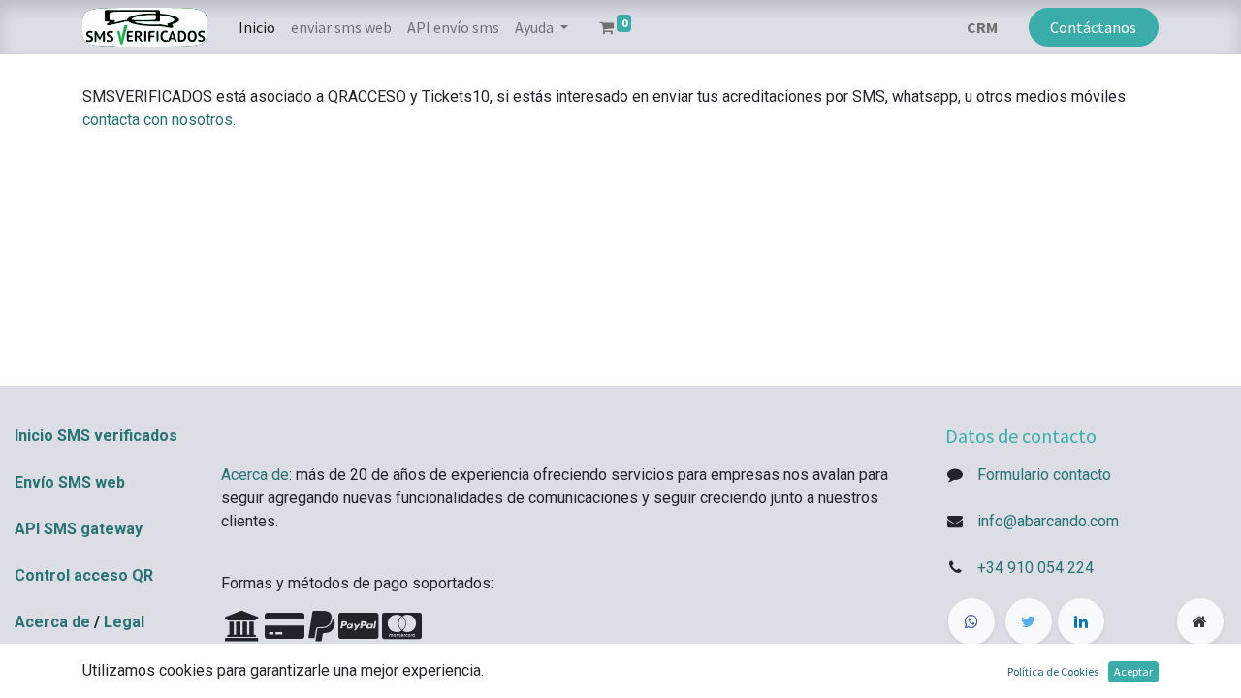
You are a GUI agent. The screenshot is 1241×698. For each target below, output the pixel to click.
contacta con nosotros (157, 120)
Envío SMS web (70, 482)
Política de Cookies (1052, 671)
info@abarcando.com (1048, 521)
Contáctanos (1093, 27)
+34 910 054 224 (1035, 567)
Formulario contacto (1044, 474)
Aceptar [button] (1133, 671)
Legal (124, 622)
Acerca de (52, 622)
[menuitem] (257, 27)
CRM (982, 27)
